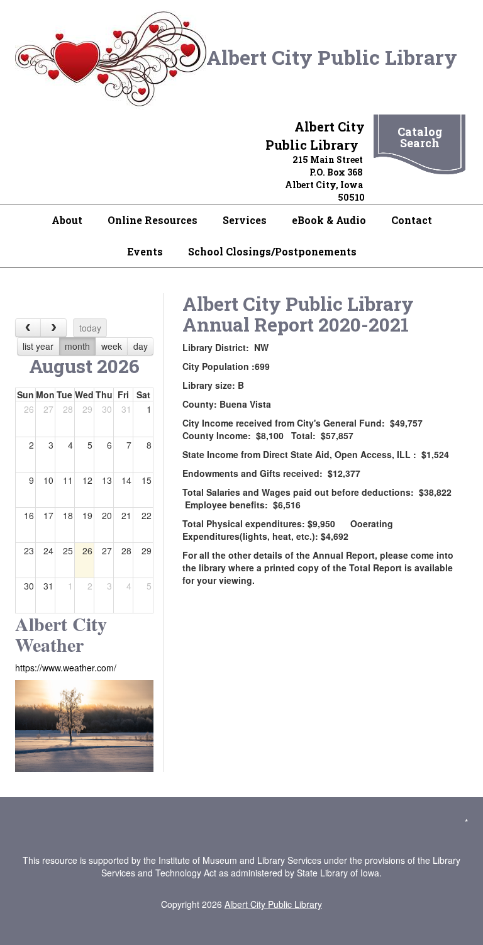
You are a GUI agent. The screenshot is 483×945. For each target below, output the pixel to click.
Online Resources (152, 219)
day (140, 346)
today (90, 328)
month (77, 346)
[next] (53, 327)
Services (245, 219)
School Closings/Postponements (272, 251)
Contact (411, 219)
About (67, 219)
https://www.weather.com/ (65, 667)
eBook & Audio (329, 219)
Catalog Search (419, 137)
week (111, 346)
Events (145, 251)
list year (38, 346)
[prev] (28, 327)
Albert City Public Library (334, 56)
